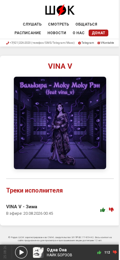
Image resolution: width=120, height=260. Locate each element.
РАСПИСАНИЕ (27, 33)
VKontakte (107, 42)
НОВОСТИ (56, 33)
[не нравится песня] (111, 209)
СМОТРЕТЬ (58, 24)
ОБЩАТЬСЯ (86, 24)
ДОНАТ (98, 33)
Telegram (88, 42)
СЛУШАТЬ (32, 24)
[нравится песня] (102, 209)
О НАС (79, 33)
